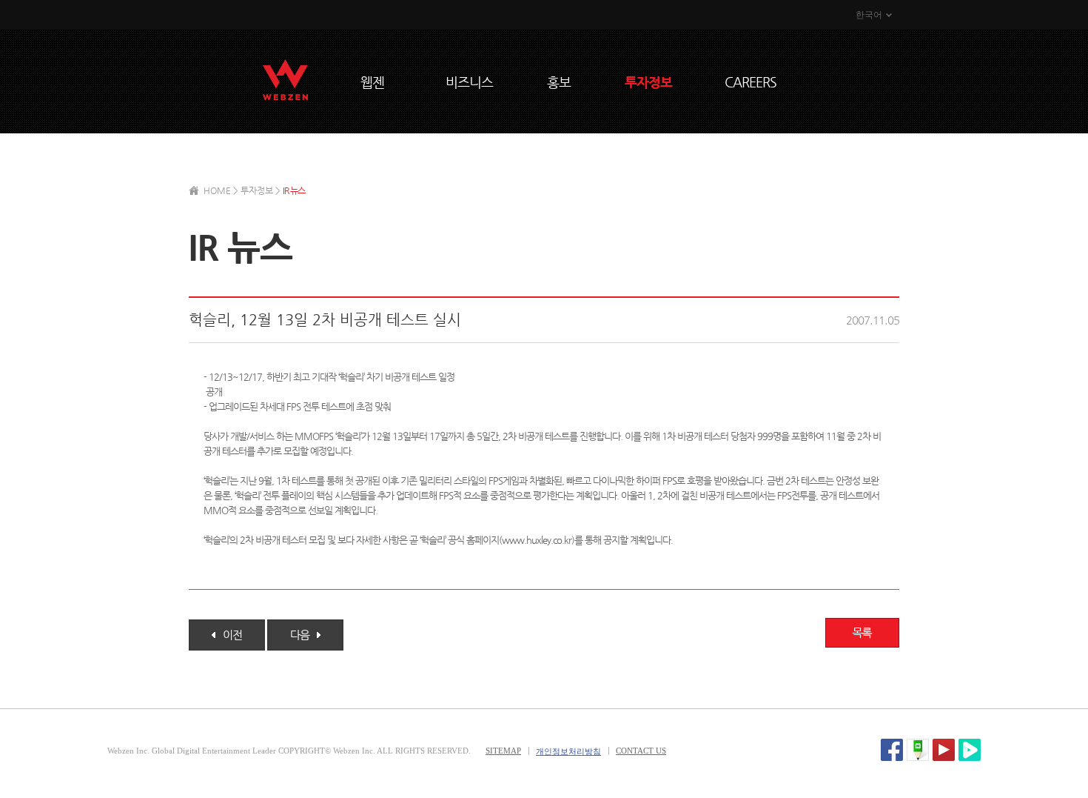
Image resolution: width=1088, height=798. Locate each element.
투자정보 (648, 82)
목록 (862, 633)
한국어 (869, 15)
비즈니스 (469, 82)
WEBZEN (285, 79)
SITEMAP (503, 750)
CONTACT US (641, 750)
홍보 (559, 82)
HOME (217, 190)
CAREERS (750, 82)
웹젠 (372, 82)
